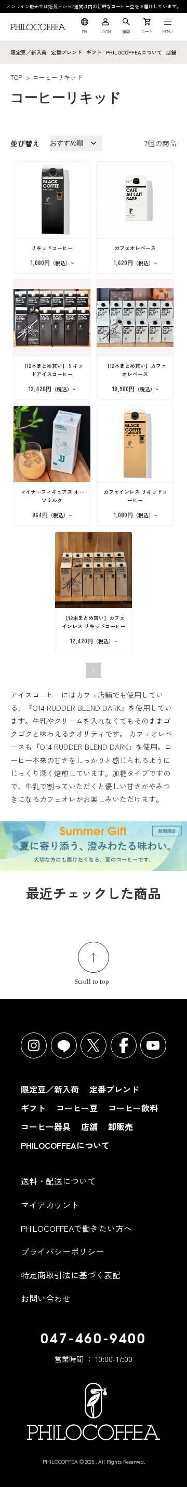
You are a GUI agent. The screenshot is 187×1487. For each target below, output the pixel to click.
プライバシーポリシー (62, 1251)
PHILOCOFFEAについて (134, 52)
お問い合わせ (46, 1298)
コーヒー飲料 (133, 1108)
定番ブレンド (66, 52)
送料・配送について (58, 1181)
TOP (16, 77)
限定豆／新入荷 (28, 52)
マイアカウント (50, 1205)
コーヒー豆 (77, 1108)
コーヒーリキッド (58, 77)
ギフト (94, 52)
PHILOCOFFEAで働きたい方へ (76, 1228)
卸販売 (120, 1126)
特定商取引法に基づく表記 (71, 1275)
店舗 (171, 52)
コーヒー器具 (46, 1126)
